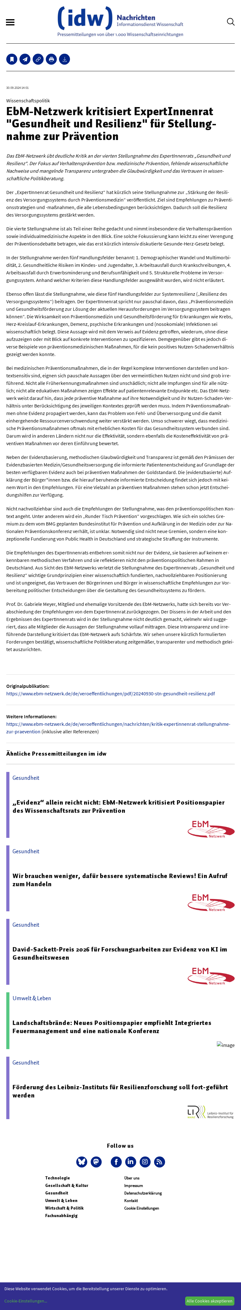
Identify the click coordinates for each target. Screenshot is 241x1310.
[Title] (38, 59)
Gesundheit (56, 1193)
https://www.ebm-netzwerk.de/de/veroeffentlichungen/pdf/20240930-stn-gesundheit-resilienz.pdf (110, 693)
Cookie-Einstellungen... (25, 1301)
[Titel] (11, 59)
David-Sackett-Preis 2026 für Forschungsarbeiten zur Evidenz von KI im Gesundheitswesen (120, 953)
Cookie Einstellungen (141, 1208)
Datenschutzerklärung (143, 1193)
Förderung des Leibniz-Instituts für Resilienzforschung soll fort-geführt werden (120, 1091)
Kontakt (131, 1200)
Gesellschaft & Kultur (66, 1186)
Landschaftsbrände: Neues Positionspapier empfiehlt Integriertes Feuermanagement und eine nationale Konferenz (112, 1027)
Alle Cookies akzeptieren (210, 1301)
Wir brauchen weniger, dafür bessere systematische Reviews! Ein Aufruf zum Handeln (120, 880)
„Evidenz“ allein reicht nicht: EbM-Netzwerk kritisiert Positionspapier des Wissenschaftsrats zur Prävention (119, 806)
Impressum (133, 1185)
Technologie (57, 1178)
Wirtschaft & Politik (64, 1208)
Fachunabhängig (61, 1216)
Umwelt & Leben (61, 1201)
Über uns (131, 1178)
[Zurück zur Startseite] (120, 21)
